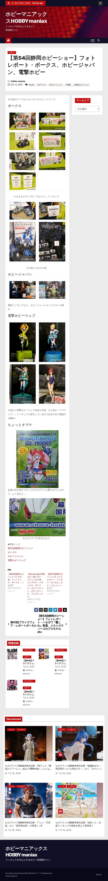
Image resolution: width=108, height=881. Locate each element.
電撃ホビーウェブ (17, 560)
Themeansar (11, 876)
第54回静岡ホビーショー (20, 548)
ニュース (11, 729)
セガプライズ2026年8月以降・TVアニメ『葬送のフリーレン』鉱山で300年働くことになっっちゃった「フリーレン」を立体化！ (28, 768)
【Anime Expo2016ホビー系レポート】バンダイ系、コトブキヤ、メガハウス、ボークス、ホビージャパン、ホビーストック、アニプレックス (36, 585)
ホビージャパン (15, 556)
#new (31, 85)
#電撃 (68, 85)
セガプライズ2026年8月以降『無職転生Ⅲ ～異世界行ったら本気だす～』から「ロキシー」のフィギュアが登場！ (79, 768)
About (98, 874)
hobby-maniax (18, 81)
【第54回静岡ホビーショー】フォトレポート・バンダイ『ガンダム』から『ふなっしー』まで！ (55, 581)
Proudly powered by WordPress (20, 873)
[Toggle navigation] (92, 40)
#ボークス (41, 85)
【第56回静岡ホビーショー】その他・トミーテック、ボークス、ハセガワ (16, 580)
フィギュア (21, 729)
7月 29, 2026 (14, 773)
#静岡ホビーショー (81, 85)
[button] (99, 40)
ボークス (12, 552)
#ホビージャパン (55, 85)
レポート (12, 52)
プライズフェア (28, 650)
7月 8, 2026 (28, 666)
